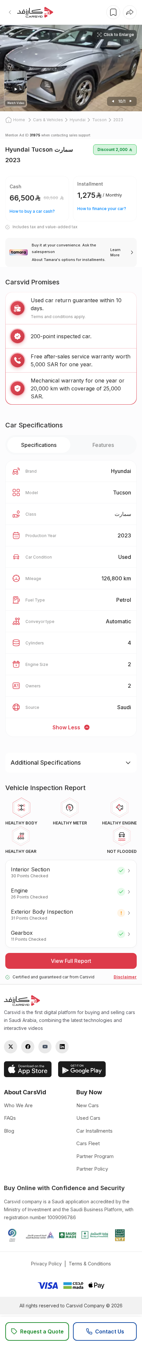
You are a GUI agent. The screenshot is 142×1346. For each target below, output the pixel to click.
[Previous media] (130, 101)
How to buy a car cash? (32, 211)
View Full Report (71, 961)
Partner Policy (92, 1169)
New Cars (87, 1105)
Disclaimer (125, 976)
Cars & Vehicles (48, 119)
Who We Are (18, 1105)
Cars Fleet (88, 1143)
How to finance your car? (101, 208)
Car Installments (94, 1131)
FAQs (10, 1118)
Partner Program (95, 1156)
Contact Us (109, 1331)
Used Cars (88, 1118)
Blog (9, 1131)
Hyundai (78, 119)
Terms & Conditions (90, 1263)
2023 (118, 119)
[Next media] (113, 101)
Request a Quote (42, 1331)
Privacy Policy (46, 1263)
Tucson (99, 119)
